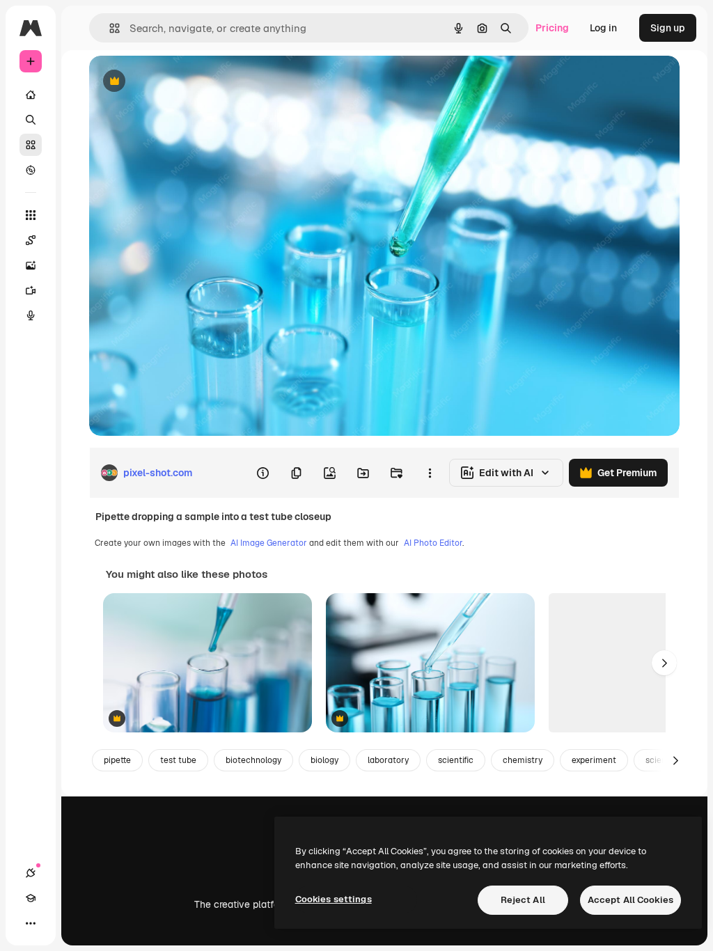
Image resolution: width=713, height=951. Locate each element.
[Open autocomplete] (109, 28)
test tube (178, 760)
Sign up (667, 28)
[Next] (664, 662)
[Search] (30, 120)
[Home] (30, 95)
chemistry (522, 760)
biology (324, 760)
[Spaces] (30, 240)
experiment (594, 760)
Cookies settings (333, 899)
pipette (117, 760)
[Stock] (30, 145)
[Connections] (30, 873)
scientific (455, 760)
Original (178, 81)
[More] (30, 923)
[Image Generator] (30, 265)
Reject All (523, 900)
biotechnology (253, 760)
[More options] (430, 473)
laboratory (388, 760)
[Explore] (30, 170)
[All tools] (30, 215)
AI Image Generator (268, 543)
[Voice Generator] (30, 315)
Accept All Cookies (630, 900)
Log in (603, 28)
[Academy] (30, 898)
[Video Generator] (30, 290)
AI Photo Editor (433, 543)
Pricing (552, 28)
